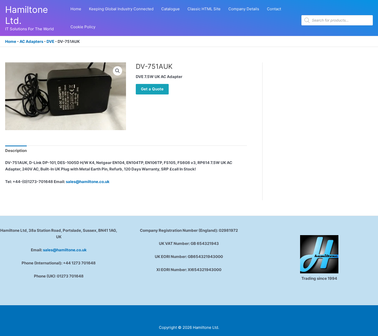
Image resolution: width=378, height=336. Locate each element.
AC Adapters (31, 41)
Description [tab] (16, 150)
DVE (50, 41)
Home (10, 41)
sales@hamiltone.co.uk (88, 181)
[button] (117, 70)
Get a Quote (152, 89)
